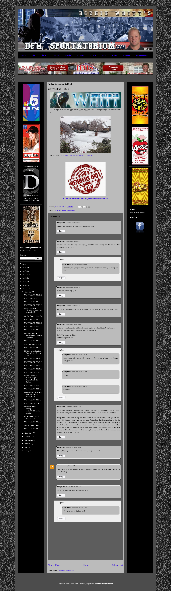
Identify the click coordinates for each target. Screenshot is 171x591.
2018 (25, 271)
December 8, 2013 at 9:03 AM (79, 264)
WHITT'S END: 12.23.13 (33, 323)
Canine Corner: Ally (31, 425)
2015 (25, 282)
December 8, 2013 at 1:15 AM (79, 371)
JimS (58, 466)
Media (68, 55)
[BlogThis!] (82, 207)
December (28, 292)
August (27, 444)
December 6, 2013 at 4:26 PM (73, 241)
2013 (25, 289)
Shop (104, 55)
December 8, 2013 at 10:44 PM (79, 386)
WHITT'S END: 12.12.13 (33, 365)
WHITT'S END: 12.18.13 (33, 341)
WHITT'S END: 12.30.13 (33, 298)
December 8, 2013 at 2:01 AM (73, 487)
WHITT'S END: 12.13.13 (33, 362)
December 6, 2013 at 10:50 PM (73, 324)
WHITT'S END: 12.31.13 (33, 295)
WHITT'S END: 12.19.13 (33, 330)
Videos (93, 55)
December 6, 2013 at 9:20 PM (73, 287)
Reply (61, 231)
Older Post (117, 565)
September (28, 440)
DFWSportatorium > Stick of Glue (31, 417)
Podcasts (80, 55)
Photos (56, 55)
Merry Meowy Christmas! (33, 344)
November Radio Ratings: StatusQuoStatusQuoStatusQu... (33, 410)
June (26, 451)
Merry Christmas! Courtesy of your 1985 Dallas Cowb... (33, 311)
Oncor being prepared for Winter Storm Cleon (76, 155)
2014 (25, 285)
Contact (126, 55)
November (28, 433)
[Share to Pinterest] (89, 207)
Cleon (56, 210)
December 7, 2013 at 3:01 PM (68, 466)
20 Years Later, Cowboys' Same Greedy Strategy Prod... (33, 353)
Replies (61, 260)
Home (23, 55)
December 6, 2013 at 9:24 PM (73, 305)
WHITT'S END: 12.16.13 (33, 359)
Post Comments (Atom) (66, 570)
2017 (25, 275)
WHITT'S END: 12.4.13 (32, 403)
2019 (25, 268)
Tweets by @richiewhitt (137, 212)
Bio (33, 55)
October (28, 437)
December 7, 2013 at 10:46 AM (73, 447)
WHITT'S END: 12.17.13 (33, 348)
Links (114, 55)
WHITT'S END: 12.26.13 (33, 305)
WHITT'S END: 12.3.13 (32, 422)
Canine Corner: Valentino (33, 316)
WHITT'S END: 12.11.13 (33, 369)
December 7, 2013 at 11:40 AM (79, 354)
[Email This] (79, 207)
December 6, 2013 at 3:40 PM (73, 222)
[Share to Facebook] (86, 207)
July (26, 447)
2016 (25, 278)
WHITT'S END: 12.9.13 (32, 385)
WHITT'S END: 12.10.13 (33, 372)
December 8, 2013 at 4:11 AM (79, 507)
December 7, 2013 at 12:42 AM (73, 406)
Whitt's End (71, 210)
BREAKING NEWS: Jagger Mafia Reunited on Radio (33, 335)
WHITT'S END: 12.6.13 (32, 389)
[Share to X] (84, 207)
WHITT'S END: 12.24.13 (33, 319)
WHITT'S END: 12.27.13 (33, 302)
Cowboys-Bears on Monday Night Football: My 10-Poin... (31, 379)
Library (44, 55)
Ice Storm (62, 210)
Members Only (142, 55)
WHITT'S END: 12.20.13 (33, 326)
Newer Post (54, 565)
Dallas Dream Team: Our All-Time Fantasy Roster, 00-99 (33, 394)
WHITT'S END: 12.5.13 (32, 400)
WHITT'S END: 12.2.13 (32, 429)
